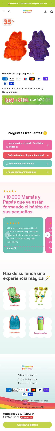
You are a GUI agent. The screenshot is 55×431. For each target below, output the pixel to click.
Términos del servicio (27, 383)
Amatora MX (38, 407)
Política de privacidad (27, 375)
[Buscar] (9, 11)
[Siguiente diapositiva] (52, 4)
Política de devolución (27, 379)
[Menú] (3, 11)
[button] (47, 235)
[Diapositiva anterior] (3, 4)
